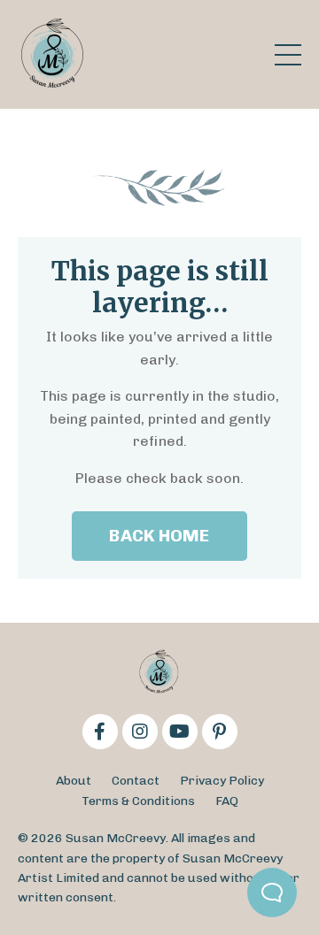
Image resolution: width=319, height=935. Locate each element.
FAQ (226, 801)
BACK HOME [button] (159, 535)
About (73, 780)
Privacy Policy (222, 780)
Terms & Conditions (138, 801)
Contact (136, 780)
